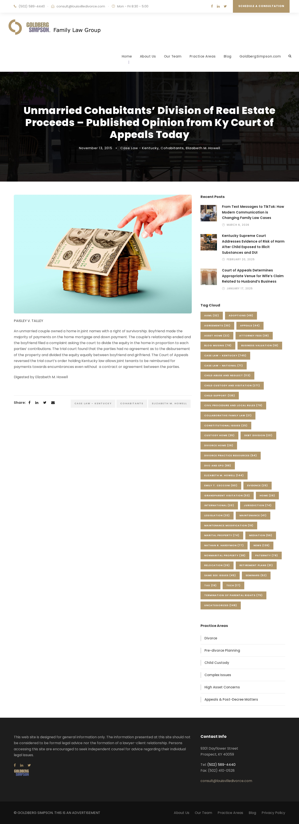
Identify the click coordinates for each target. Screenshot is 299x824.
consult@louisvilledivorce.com (80, 6)
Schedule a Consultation (261, 6)
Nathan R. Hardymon (224, 545)
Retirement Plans (256, 565)
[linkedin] (218, 6)
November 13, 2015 (95, 148)
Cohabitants (172, 148)
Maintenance (253, 515)
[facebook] (212, 6)
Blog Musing (218, 345)
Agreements (217, 325)
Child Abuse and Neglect (227, 375)
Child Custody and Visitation (232, 385)
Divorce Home (218, 445)
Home (127, 56)
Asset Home (217, 335)
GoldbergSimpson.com (260, 56)
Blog (228, 56)
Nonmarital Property (225, 555)
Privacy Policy (273, 812)
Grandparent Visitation (227, 495)
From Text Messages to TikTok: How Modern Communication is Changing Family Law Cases (253, 212)
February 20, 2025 (241, 259)
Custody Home (219, 435)
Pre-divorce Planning (222, 650)
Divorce (210, 638)
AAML (211, 315)
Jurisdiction (258, 505)
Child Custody (216, 662)
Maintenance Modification (228, 525)
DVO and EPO (217, 465)
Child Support (219, 395)
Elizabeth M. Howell (203, 148)
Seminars (256, 575)
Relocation (217, 565)
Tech (233, 585)
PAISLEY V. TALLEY (28, 320)
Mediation (260, 535)
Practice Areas (203, 56)
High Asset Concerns (222, 687)
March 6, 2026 (238, 225)
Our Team (173, 56)
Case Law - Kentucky (139, 148)
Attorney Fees (254, 335)
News (261, 545)
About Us (148, 56)
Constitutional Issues (226, 425)
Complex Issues (217, 675)
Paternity (266, 555)
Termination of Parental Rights (233, 595)
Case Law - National (223, 365)
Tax (210, 585)
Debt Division (258, 435)
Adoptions (241, 315)
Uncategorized (220, 605)
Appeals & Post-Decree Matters (231, 699)
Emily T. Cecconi (220, 485)
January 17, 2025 (240, 288)
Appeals (250, 325)
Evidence (257, 485)
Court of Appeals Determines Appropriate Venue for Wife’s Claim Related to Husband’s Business (253, 276)
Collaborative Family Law (228, 415)
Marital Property (221, 535)
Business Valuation (259, 345)
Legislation (217, 515)
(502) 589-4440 (32, 6)
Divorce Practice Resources (230, 455)
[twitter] (225, 6)
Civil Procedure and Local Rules (233, 405)
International (219, 505)
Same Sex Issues (220, 575)
